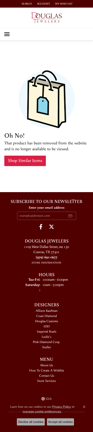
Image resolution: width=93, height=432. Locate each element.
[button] (26, 4)
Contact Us (46, 376)
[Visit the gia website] (46, 399)
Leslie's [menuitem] (46, 337)
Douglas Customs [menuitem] (46, 321)
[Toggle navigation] (7, 34)
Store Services (46, 381)
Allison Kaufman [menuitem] (47, 311)
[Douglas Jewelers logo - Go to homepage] (46, 18)
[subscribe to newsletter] (70, 216)
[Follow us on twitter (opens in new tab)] (51, 226)
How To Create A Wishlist (46, 371)
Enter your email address (46, 208)
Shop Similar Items (25, 160)
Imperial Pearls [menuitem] (46, 332)
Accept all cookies (60, 422)
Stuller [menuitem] (46, 347)
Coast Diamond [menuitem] (46, 316)
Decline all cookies (30, 422)
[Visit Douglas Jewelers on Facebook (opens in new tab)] (41, 226)
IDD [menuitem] (47, 326)
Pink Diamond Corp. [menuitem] (46, 342)
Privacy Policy (61, 406)
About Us (46, 365)
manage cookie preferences (42, 411)
